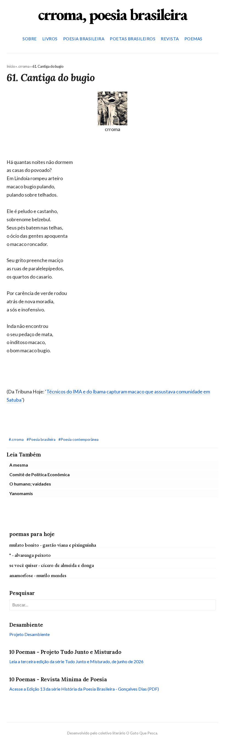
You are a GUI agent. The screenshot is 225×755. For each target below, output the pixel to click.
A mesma (18, 464)
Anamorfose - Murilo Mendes (37, 575)
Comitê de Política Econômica (39, 474)
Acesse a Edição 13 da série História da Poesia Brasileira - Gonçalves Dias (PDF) (84, 688)
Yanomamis (21, 493)
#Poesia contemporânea (78, 439)
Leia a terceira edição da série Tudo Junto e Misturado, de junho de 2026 (76, 661)
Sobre (29, 38)
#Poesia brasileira (41, 439)
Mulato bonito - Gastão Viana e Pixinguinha (52, 545)
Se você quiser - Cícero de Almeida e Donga (51, 565)
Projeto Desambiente (29, 634)
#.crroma (16, 439)
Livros (50, 38)
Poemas (193, 38)
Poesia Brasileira (84, 38)
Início (11, 66)
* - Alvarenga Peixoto (30, 555)
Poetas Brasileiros (132, 38)
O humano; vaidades (30, 483)
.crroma (24, 66)
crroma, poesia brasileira (112, 14)
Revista (170, 38)
